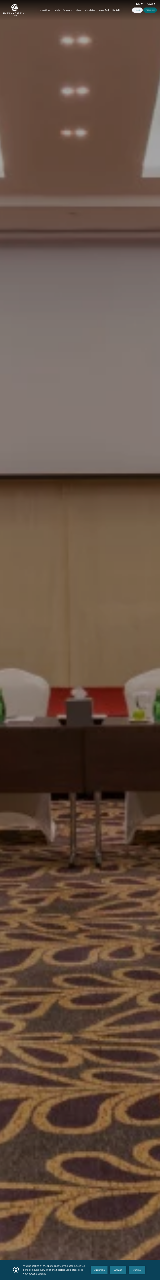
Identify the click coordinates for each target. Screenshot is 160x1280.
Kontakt (116, 10)
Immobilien (45, 10)
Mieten (79, 10)
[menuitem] (45, 10)
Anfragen (137, 10)
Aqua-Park (104, 10)
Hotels (57, 10)
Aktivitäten (90, 10)
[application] (80, 1270)
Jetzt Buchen (150, 10)
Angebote (67, 10)
